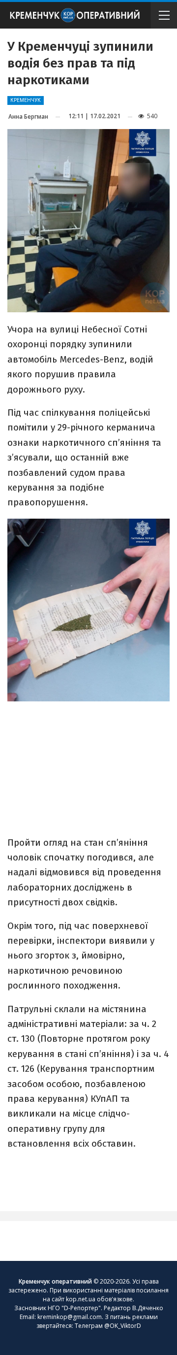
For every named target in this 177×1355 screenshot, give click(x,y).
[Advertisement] (88, 763)
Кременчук (25, 100)
